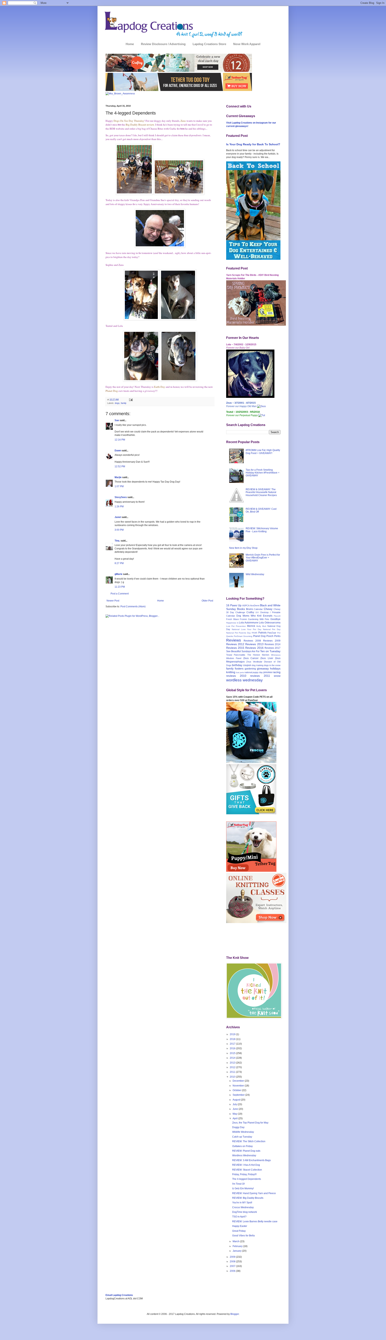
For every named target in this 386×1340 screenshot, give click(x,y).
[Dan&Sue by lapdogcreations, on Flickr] (159, 246)
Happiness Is (232, 623)
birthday (237, 665)
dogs (117, 403)
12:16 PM (120, 439)
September (239, 1094)
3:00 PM (119, 529)
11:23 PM (120, 586)
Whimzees (275, 655)
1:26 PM (119, 506)
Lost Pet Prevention (236, 626)
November (239, 1085)
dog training (257, 665)
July (235, 1104)
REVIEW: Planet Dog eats (246, 1150)
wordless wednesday (244, 680)
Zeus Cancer (251, 658)
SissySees (121, 497)
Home (130, 44)
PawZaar (271, 632)
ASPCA (245, 605)
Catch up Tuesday (242, 1136)
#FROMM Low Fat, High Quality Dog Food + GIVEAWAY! (263, 451)
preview (267, 672)
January (237, 1250)
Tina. (117, 540)
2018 (233, 1039)
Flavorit (277, 616)
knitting (230, 672)
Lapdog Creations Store (209, 44)
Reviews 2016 (254, 647)
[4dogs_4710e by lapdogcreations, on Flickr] (179, 193)
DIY (257, 612)
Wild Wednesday (255, 574)
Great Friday (239, 1231)
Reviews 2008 (252, 640)
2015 (233, 1053)
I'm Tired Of (238, 1183)
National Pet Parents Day (238, 633)
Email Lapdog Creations (119, 1295)
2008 (233, 1261)
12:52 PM (120, 466)
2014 (233, 1057)
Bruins (249, 609)
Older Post (207, 600)
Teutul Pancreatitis (235, 655)
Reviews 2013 (254, 644)
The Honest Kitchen (258, 655)
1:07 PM (119, 486)
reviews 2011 (260, 675)
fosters (239, 668)
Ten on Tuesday (270, 651)
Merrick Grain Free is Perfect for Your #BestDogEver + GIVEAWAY (263, 557)
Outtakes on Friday (242, 1146)
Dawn (118, 450)
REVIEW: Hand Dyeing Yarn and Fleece (254, 1193)
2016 (233, 1048)
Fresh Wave (232, 619)
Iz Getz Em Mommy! (243, 1188)
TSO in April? (239, 1216)
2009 (233, 1256)
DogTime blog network (244, 1212)
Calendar (258, 609)
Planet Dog (259, 636)
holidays (275, 668)
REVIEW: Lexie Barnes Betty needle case (254, 1221)
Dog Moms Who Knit (248, 615)
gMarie (118, 574)
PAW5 (254, 633)
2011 (233, 1072)
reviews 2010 (236, 675)
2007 (233, 1266)
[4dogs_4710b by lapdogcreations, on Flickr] (134, 193)
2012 (233, 1067)
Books (241, 609)
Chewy (268, 609)
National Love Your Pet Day (246, 629)
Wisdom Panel (233, 658)
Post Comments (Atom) (133, 606)
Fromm (243, 619)
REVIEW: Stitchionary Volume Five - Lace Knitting (262, 530)
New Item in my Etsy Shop (243, 548)
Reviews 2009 (271, 640)
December (239, 1080)
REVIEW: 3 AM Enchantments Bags (251, 1160)
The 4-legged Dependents (246, 1179)
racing (276, 672)
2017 (233, 1043)
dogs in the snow (272, 665)
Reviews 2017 (272, 648)
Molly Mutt (261, 626)
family (123, 403)
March (236, 1241)
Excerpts (267, 615)
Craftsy (250, 612)
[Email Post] (130, 399)
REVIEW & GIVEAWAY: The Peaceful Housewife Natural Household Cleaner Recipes (261, 492)
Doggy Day (238, 1127)
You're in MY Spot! (242, 1202)
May (235, 1113)
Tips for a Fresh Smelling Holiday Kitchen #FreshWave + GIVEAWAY (262, 472)
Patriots (262, 632)
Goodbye (275, 619)
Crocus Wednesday (243, 1207)
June (236, 1109)
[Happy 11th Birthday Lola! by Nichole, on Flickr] (250, 397)
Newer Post (113, 600)
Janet (118, 517)
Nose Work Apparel (246, 44)
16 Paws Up (233, 605)
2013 (233, 1062)
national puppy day (253, 672)
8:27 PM (119, 563)
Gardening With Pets (258, 619)
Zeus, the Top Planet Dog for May (250, 1122)
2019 (233, 1034)
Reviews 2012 (235, 644)
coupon (247, 665)
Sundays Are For (250, 651)
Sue (117, 420)
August (237, 1099)
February (238, 1246)
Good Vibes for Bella (243, 1235)
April (235, 1118)
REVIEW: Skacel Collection (247, 1169)
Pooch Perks (273, 636)
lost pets (240, 672)
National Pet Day (272, 629)
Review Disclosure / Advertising (163, 44)
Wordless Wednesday (244, 1155)
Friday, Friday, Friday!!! (244, 1174)
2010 (233, 1076)
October (237, 1090)
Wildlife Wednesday (243, 1132)
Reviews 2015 (235, 647)
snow (277, 675)
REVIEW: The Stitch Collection (248, 1141)
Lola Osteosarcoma (269, 622)
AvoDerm (254, 605)
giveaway (263, 668)
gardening (250, 668)
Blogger (234, 1314)
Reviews (233, 640)
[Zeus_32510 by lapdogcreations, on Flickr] (178, 319)
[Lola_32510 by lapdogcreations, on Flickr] (178, 380)
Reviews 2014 (272, 644)
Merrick (251, 626)
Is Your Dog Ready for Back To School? (253, 144)
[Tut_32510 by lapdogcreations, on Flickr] (141, 380)
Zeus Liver (266, 658)
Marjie (118, 477)
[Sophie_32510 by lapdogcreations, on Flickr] (141, 319)
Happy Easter (239, 1226)
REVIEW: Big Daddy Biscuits (247, 1198)
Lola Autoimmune (248, 622)
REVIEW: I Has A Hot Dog (246, 1165)
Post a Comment (120, 593)
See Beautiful (233, 651)
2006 (233, 1271)
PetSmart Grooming (243, 636)
